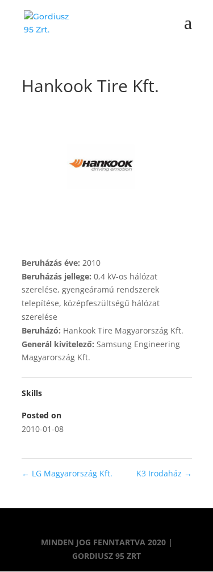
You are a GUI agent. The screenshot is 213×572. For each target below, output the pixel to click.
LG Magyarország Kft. (67, 473)
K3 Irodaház (164, 473)
